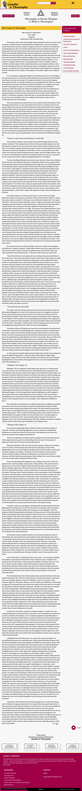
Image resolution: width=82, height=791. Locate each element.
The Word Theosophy (70, 44)
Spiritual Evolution (69, 36)
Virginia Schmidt (70, 789)
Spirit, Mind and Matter (70, 53)
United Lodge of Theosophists (12, 780)
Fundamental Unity (69, 65)
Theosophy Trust (9, 775)
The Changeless (68, 68)
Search (53, 3)
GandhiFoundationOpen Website (72, 746)
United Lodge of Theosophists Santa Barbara (17, 782)
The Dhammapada (69, 62)
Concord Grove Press (10, 773)
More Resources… (9, 784)
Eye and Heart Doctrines (71, 71)
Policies (41, 789)
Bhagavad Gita (68, 59)
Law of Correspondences (71, 50)
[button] (73, 3)
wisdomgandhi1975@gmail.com (52, 776)
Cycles (65, 47)
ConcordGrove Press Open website (9, 746)
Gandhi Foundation (9, 777)
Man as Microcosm (69, 56)
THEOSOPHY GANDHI (21, 788)
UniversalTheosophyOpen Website (51, 746)
